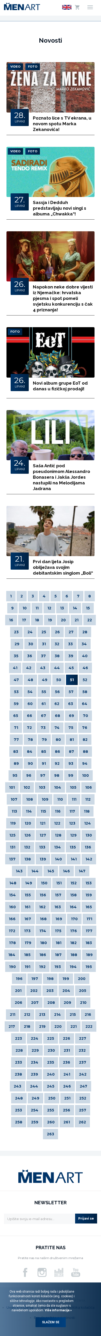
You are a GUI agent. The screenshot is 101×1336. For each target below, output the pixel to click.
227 (82, 1038)
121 (42, 823)
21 (76, 620)
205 (82, 990)
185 (27, 954)
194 (73, 966)
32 (57, 644)
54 (30, 691)
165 (88, 907)
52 (85, 679)
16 (11, 620)
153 (88, 883)
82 (85, 739)
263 (50, 1134)
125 (12, 835)
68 (57, 715)
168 (43, 919)
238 (18, 1074)
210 (83, 1002)
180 (43, 942)
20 (63, 620)
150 (44, 883)
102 (27, 787)
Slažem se (50, 1322)
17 (24, 620)
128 (58, 835)
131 (12, 847)
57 (71, 691)
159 (88, 895)
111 (74, 799)
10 (25, 608)
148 (12, 883)
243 (17, 1086)
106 (88, 787)
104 (57, 787)
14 (75, 608)
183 (88, 942)
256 (66, 1110)
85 (43, 751)
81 (72, 739)
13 (62, 608)
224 (34, 1038)
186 (42, 954)
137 (12, 859)
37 (43, 656)
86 (57, 751)
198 (50, 978)
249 (35, 1098)
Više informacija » (58, 1310)
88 (85, 751)
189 (89, 954)
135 (73, 847)
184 (11, 954)
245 (50, 1086)
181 (58, 942)
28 (84, 632)
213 (42, 1014)
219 (42, 1026)
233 (18, 1062)
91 (44, 763)
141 (74, 859)
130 (88, 835)
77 (16, 739)
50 (58, 679)
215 (73, 1014)
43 (42, 668)
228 (19, 1050)
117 (72, 811)
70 (85, 715)
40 (85, 656)
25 (43, 632)
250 (51, 1098)
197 (34, 978)
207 (35, 1002)
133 (42, 847)
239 (34, 1074)
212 (27, 1014)
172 (12, 931)
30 (30, 644)
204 (66, 990)
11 (37, 608)
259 (34, 1122)
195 (88, 966)
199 (65, 978)
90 (30, 763)
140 (58, 859)
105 (73, 787)
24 (30, 632)
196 (19, 978)
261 (66, 1122)
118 (87, 811)
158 (73, 895)
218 (27, 1026)
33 (70, 644)
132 (27, 847)
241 (66, 1074)
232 (82, 1050)
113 (14, 811)
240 (51, 1074)
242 (82, 1074)
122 (57, 823)
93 (70, 763)
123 (72, 823)
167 (27, 919)
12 (49, 608)
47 (16, 679)
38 (57, 656)
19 (50, 620)
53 (16, 691)
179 (28, 942)
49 (44, 679)
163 (57, 907)
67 (43, 715)
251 (67, 1098)
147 (82, 871)
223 (18, 1038)
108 (29, 799)
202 (34, 990)
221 (73, 1026)
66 (29, 715)
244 (34, 1086)
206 (18, 1002)
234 (34, 1062)
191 (27, 966)
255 (50, 1110)
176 (73, 931)
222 (88, 1026)
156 (43, 895)
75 (70, 727)
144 (35, 871)
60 (30, 703)
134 (57, 847)
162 (42, 907)
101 (12, 787)
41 (15, 668)
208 (51, 1002)
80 (58, 739)
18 (37, 620)
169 (58, 919)
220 (58, 1026)
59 (16, 703)
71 (16, 727)
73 (43, 727)
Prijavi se (86, 1218)
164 (73, 907)
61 (43, 703)
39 (70, 656)
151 (59, 883)
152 (73, 883)
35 (16, 656)
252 (82, 1098)
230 (51, 1050)
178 (12, 942)
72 (29, 727)
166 (12, 919)
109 (45, 799)
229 (35, 1050)
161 (27, 907)
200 (81, 978)
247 (83, 1086)
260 (51, 1122)
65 (15, 715)
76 (84, 727)
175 (58, 931)
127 (43, 835)
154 (12, 895)
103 (42, 787)
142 (88, 859)
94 (85, 763)
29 (17, 644)
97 (42, 775)
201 (18, 990)
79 (44, 739)
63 (70, 703)
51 (72, 679)
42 (28, 668)
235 (50, 1062)
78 (30, 739)
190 (12, 966)
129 (73, 835)
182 (73, 942)
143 (19, 871)
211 (12, 1014)
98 (56, 775)
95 (14, 775)
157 (58, 895)
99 (70, 775)
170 (74, 919)
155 (28, 895)
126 (27, 835)
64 (84, 703)
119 (13, 823)
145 (50, 871)
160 (12, 907)
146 (66, 871)
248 (19, 1098)
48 (30, 679)
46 (85, 668)
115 (43, 811)
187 (58, 954)
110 (60, 799)
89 (16, 763)
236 (66, 1062)
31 (44, 644)
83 (15, 751)
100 (85, 775)
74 (57, 727)
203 (50, 990)
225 (50, 1038)
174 (42, 931)
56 (57, 691)
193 (57, 966)
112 (88, 799)
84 (29, 751)
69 (71, 715)
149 (28, 883)
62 (56, 703)
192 (42, 966)
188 (73, 954)
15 (88, 608)
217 (12, 1026)
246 (67, 1086)
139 (43, 859)
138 (27, 859)
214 (57, 1014)
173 (27, 931)
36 (29, 656)
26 (57, 632)
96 (28, 775)
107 (14, 799)
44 (57, 668)
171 (89, 919)
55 (43, 691)
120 (28, 823)
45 (71, 668)
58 (84, 691)
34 (84, 644)
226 (66, 1038)
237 (82, 1062)
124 (87, 823)
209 (67, 1002)
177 (89, 931)
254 (34, 1110)
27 (71, 632)
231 (67, 1050)
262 (82, 1122)
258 (18, 1122)
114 (29, 811)
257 (82, 1110)
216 (88, 1014)
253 (18, 1110)
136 (88, 847)
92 (57, 763)
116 (58, 811)
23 (16, 632)
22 (89, 620)
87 (71, 751)
